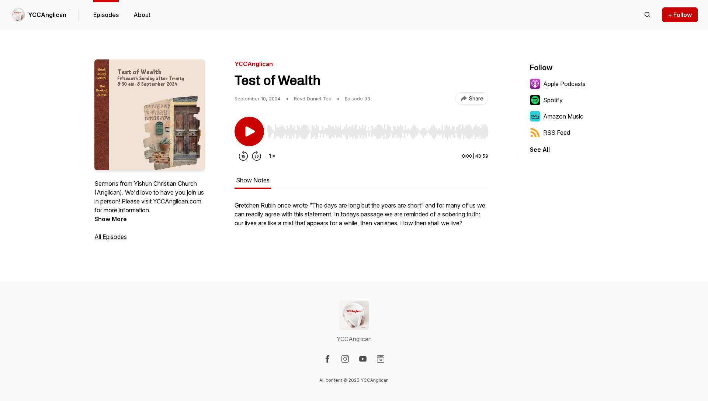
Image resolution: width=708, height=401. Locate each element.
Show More (110, 219)
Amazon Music (563, 116)
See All (540, 149)
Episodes (106, 14)
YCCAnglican (47, 14)
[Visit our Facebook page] (327, 359)
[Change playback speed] (272, 156)
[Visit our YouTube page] (363, 359)
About (141, 14)
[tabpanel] (361, 218)
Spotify (553, 100)
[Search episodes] (647, 14)
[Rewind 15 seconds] (243, 156)
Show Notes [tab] (253, 180)
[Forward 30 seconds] (256, 156)
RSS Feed (556, 132)
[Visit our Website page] (380, 359)
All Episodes (110, 236)
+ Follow (680, 14)
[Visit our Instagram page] (345, 359)
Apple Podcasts (564, 84)
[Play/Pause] (249, 131)
